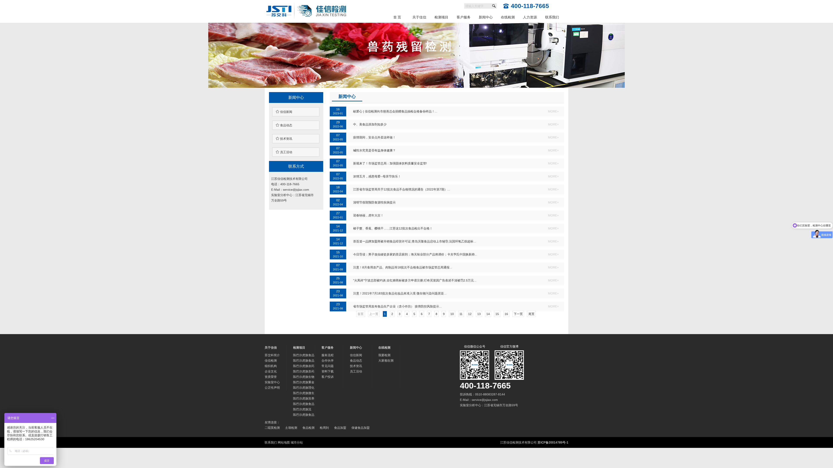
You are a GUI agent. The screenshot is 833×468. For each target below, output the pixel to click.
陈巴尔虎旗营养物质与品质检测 (303, 399)
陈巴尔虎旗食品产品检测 (303, 415)
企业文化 (271, 371)
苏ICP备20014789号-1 (553, 442)
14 (488, 314)
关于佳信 (419, 17)
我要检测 (384, 355)
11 (460, 314)
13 (479, 314)
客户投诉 (327, 377)
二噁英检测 (272, 427)
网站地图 (284, 442)
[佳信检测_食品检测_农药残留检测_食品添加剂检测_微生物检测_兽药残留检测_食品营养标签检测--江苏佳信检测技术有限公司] (306, 2)
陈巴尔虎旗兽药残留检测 (303, 372)
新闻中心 (486, 17)
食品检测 (308, 427)
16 (506, 314)
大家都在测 (386, 360)
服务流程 (327, 355)
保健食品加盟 (360, 427)
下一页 (518, 314)
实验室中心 (272, 382)
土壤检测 (291, 427)
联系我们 (552, 17)
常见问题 (327, 366)
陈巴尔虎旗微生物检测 (303, 393)
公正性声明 (272, 387)
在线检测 (508, 17)
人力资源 (530, 17)
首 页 (397, 17)
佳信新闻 (284, 112)
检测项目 (441, 17)
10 (452, 314)
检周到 (324, 427)
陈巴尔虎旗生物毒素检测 (303, 377)
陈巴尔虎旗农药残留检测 (303, 366)
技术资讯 (284, 138)
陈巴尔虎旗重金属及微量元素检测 (303, 382)
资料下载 (327, 371)
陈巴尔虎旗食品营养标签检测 (303, 404)
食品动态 (284, 125)
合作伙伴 (327, 360)
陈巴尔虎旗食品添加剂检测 (303, 361)
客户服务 (464, 17)
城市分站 (297, 442)
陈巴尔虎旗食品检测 (303, 355)
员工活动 (284, 152)
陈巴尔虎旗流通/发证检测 (302, 410)
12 (470, 314)
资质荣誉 (271, 377)
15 (497, 314)
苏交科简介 (272, 355)
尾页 (531, 314)
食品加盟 (340, 427)
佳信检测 (271, 360)
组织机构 (271, 366)
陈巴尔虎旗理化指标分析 (303, 388)
